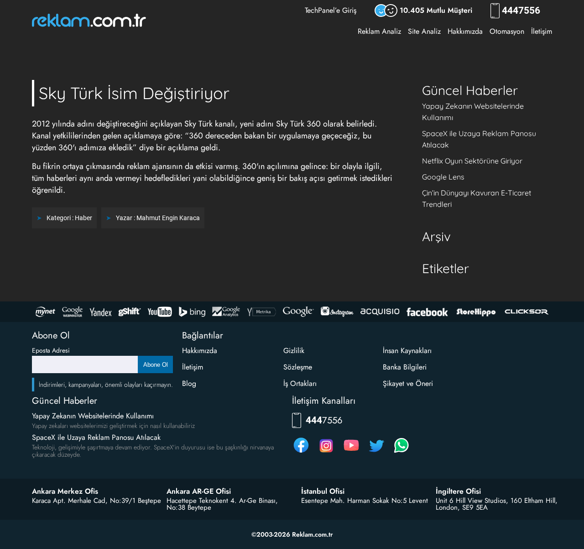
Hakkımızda (465, 31)
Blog (189, 383)
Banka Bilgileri (405, 367)
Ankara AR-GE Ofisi (199, 491)
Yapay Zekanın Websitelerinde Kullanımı (93, 416)
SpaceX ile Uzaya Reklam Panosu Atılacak (96, 437)
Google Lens (443, 176)
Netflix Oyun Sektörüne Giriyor (472, 160)
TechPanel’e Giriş (330, 10)
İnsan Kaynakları (407, 350)
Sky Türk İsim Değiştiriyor (134, 93)
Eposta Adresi (51, 350)
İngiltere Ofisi (458, 491)
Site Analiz (424, 31)
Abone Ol (155, 364)
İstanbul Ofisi (322, 491)
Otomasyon (507, 31)
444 (521, 11)
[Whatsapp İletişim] (401, 452)
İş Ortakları (300, 383)
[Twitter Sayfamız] (376, 452)
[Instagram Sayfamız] (326, 452)
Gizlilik (293, 350)
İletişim (541, 31)
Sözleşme (297, 367)
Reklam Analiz (379, 31)
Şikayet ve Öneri (408, 383)
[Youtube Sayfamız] (351, 452)
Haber (83, 218)
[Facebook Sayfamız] (301, 452)
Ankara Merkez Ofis (65, 491)
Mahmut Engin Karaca (168, 218)
